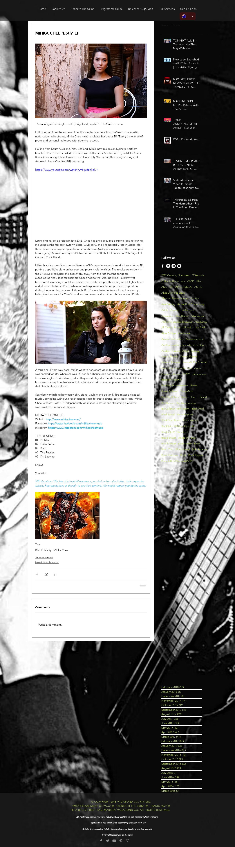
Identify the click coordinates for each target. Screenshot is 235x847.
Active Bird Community (190, 304)
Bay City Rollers (170, 397)
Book (183, 455)
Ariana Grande (169, 356)
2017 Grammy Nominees (175, 275)
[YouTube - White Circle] (179, 266)
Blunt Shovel (183, 449)
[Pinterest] (121, 841)
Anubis (165, 350)
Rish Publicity (43, 550)
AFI (171, 286)
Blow (194, 437)
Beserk (203, 397)
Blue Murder (168, 443)
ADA (164, 286)
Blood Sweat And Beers (175, 437)
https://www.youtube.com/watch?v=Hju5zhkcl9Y (66, 169)
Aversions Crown (171, 374)
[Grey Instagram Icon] (127, 841)
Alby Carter (197, 315)
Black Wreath (190, 420)
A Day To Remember (173, 281)
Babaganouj (199, 374)
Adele (164, 310)
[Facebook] (101, 841)
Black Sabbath (185, 414)
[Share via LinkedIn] (55, 574)
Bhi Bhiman (167, 403)
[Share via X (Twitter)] (46, 574)
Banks (193, 385)
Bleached (182, 432)
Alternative (184, 333)
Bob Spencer (199, 449)
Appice (195, 350)
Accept (195, 298)
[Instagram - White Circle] (173, 266)
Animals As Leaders (172, 339)
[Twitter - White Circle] (168, 266)
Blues (197, 443)
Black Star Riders (171, 420)
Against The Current (182, 310)
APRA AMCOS (183, 286)
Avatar (198, 368)
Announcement (44, 557)
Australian (167, 368)
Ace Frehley (168, 304)
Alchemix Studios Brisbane (176, 321)
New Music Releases (47, 562)
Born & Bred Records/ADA (176, 461)
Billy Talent (183, 408)
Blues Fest (167, 449)
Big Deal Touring (186, 403)
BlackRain (166, 426)
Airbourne (167, 315)
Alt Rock (200, 327)
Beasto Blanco (189, 397)
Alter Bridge (168, 333)
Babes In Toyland (171, 379)
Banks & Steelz (169, 391)
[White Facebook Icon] (162, 266)
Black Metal (168, 414)
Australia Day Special (194, 362)
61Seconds (198, 275)
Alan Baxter (182, 315)
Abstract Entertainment (175, 298)
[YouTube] (114, 841)
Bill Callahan (168, 408)
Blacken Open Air (184, 426)
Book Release (196, 455)
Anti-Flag (198, 345)
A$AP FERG (194, 281)
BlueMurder (185, 443)
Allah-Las (188, 327)
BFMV (186, 374)
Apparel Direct (180, 350)
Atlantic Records (170, 362)
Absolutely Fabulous (173, 292)
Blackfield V (168, 432)
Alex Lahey (200, 321)
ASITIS (198, 286)
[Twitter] (107, 841)
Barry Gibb (187, 391)
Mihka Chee (61, 550)
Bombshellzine (169, 455)
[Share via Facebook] (37, 574)
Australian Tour (183, 368)
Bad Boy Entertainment (174, 385)
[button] (140, 9)
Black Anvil (197, 408)
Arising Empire (189, 356)
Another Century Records (176, 345)
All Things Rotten (171, 327)
